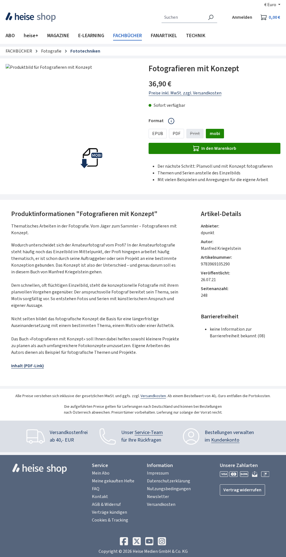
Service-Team (149, 432)
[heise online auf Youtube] (149, 543)
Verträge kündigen (109, 512)
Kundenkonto (225, 440)
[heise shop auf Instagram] (162, 543)
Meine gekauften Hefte (113, 481)
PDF (176, 134)
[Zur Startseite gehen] (31, 17)
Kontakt (100, 497)
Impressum (158, 473)
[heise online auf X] (137, 543)
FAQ (95, 489)
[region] (71, 124)
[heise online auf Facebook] (124, 543)
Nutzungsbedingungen (169, 489)
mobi (215, 134)
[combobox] (182, 17)
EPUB (157, 134)
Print (197, 134)
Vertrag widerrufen (242, 490)
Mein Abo (100, 473)
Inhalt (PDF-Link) (27, 366)
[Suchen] (210, 17)
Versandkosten (153, 396)
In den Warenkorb (218, 148)
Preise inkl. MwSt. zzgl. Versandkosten (185, 93)
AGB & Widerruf (106, 504)
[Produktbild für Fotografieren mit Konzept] (71, 124)
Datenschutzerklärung (168, 481)
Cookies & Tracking (110, 520)
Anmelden (242, 17)
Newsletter (158, 497)
